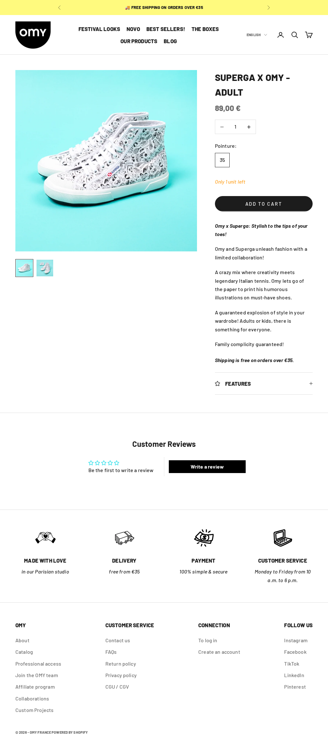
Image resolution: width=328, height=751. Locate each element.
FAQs (111, 652)
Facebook (295, 652)
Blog (170, 41)
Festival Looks (99, 29)
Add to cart (264, 204)
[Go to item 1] (24, 268)
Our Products (138, 41)
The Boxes (205, 29)
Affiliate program (35, 687)
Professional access (38, 663)
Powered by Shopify (70, 732)
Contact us (117, 640)
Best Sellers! (165, 29)
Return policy (120, 663)
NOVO (133, 29)
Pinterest (295, 687)
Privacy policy (121, 675)
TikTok (291, 663)
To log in (207, 640)
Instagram (295, 640)
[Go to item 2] (45, 268)
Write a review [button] (207, 466)
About (22, 640)
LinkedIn (294, 675)
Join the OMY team (36, 675)
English (254, 35)
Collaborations (32, 698)
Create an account (219, 652)
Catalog (24, 652)
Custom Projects (34, 710)
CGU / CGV (117, 687)
